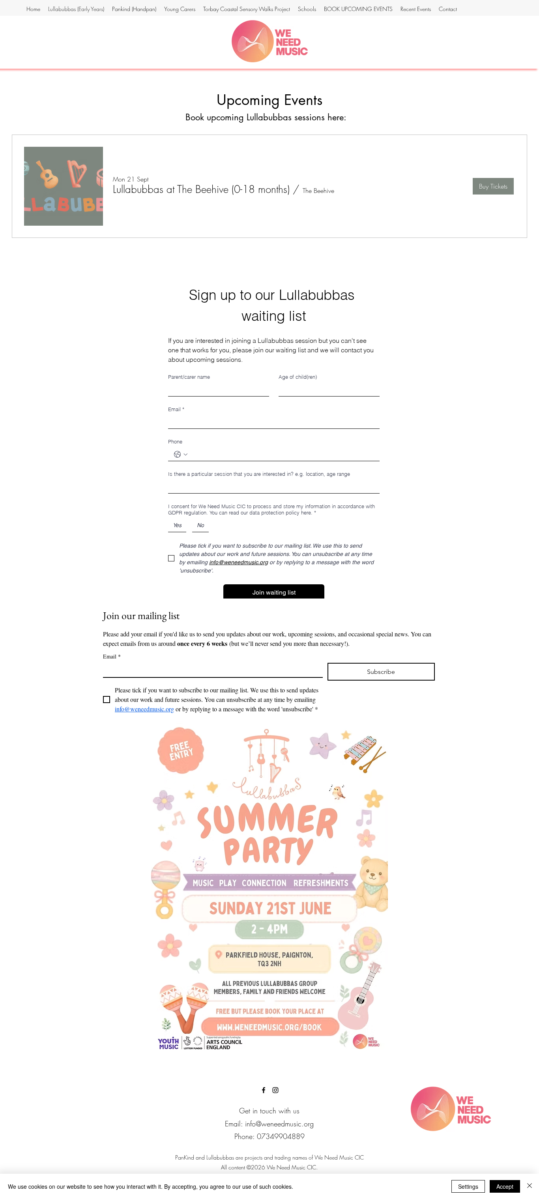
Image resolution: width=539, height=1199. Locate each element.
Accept (504, 1186)
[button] (201, 189)
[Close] (529, 1186)
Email (176, 409)
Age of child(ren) (298, 377)
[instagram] (275, 1090)
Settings (468, 1186)
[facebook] (264, 1090)
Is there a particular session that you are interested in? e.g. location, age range (259, 474)
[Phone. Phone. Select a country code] (181, 454)
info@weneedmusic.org (279, 1123)
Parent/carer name (189, 377)
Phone (175, 441)
